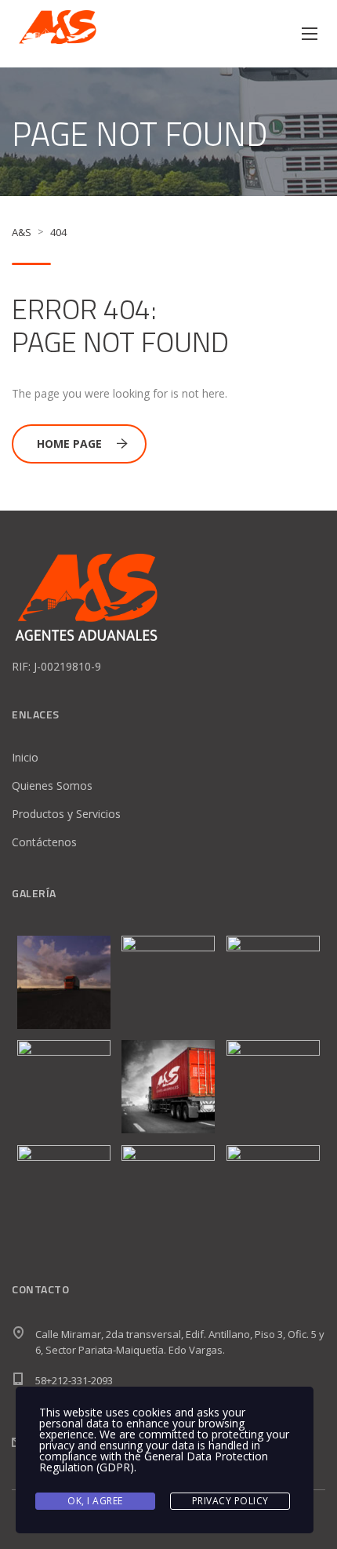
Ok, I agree (95, 1500)
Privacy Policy (230, 1500)
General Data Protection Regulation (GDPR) (153, 1461)
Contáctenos (44, 841)
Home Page (69, 443)
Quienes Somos (52, 785)
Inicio (25, 757)
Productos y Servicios (66, 813)
